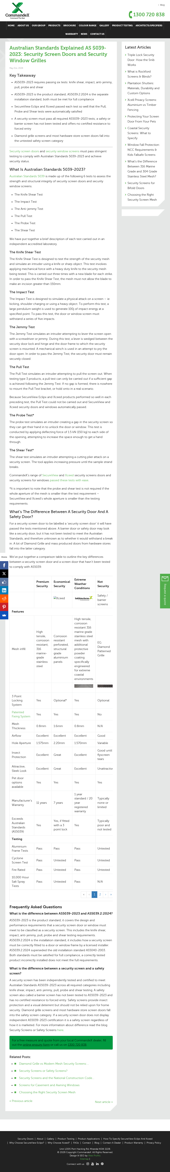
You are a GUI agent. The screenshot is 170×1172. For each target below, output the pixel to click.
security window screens (62, 151)
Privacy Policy (154, 1143)
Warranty (71, 34)
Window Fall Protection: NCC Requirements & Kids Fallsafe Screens (144, 149)
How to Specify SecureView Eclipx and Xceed (127, 1139)
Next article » (104, 1102)
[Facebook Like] (4, 582)
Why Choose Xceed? (59, 1143)
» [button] (111, 894)
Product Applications (89, 1139)
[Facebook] (4, 565)
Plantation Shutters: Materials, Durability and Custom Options (144, 88)
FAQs (76, 1143)
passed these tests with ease (69, 480)
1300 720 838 (149, 14)
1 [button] (94, 894)
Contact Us (97, 34)
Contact (86, 1143)
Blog (162, 5)
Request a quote (165, 594)
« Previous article (20, 1101)
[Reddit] (4, 598)
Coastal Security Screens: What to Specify (139, 133)
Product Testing (122, 25)
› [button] (105, 894)
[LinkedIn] (4, 590)
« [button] (84, 894)
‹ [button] (89, 894)
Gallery (104, 25)
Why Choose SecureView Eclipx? (26, 1143)
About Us (23, 25)
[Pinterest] (4, 607)
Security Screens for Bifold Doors (141, 185)
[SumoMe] (4, 615)
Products (54, 25)
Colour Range (87, 25)
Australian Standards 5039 (27, 176)
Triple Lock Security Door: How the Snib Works (141, 60)
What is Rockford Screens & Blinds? (140, 74)
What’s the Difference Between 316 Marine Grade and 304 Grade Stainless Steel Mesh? (142, 169)
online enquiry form (36, 1044)
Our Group (38, 25)
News (84, 34)
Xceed (70, 475)
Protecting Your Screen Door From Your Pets (143, 119)
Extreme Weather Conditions (82, 584)
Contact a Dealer (112, 1143)
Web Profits (94, 1155)
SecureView (50, 475)
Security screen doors (24, 151)
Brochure (69, 25)
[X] (4, 573)
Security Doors (25, 1139)
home (11, 25)
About (40, 1139)
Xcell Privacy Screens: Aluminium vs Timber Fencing (142, 104)
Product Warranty (134, 1143)
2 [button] (100, 894)
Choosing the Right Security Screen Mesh (142, 197)
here (60, 1030)
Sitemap (84, 1159)
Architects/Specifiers (149, 25)
